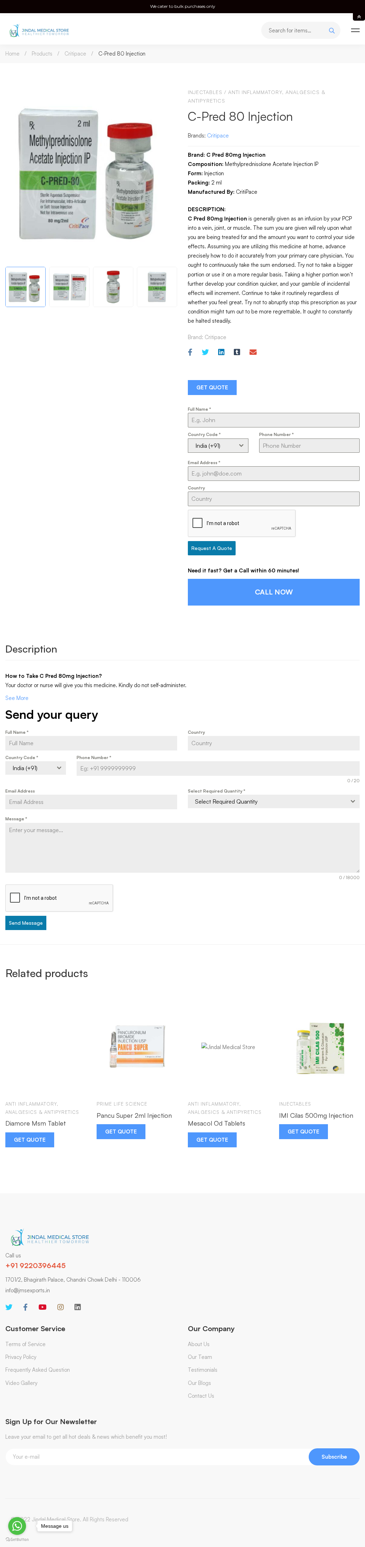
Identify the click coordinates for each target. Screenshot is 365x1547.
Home (12, 53)
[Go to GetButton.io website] (17, 1539)
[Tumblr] (237, 352)
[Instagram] (60, 1307)
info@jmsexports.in (27, 1290)
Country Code (204, 434)
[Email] (253, 352)
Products (42, 53)
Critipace (75, 53)
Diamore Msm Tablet (35, 1123)
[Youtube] (42, 1307)
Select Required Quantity (216, 791)
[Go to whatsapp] (17, 1526)
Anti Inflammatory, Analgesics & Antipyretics (42, 1108)
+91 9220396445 (35, 1265)
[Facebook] (190, 352)
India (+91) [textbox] (207, 445)
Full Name (199, 409)
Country (196, 487)
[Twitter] (205, 352)
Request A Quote (211, 548)
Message (16, 818)
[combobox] (218, 445)
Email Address (204, 462)
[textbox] (267, 801)
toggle (359, 17)
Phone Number (276, 434)
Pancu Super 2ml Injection (134, 1115)
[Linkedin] (221, 352)
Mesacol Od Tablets (216, 1123)
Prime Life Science (122, 1104)
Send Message (26, 923)
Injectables (205, 92)
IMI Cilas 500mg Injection (316, 1115)
